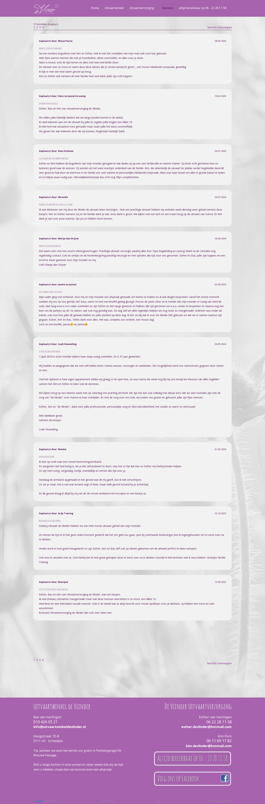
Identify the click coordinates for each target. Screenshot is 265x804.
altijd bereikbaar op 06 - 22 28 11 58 (202, 8)
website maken (49, 801)
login (158, 801)
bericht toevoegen (219, 27)
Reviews (167, 8)
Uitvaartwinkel (114, 8)
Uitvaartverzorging (141, 8)
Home (95, 8)
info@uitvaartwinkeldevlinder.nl (59, 727)
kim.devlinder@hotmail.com (209, 746)
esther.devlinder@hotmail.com (206, 727)
